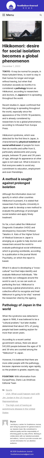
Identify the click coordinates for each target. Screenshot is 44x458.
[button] (40, 15)
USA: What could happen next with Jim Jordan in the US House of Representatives (21, 398)
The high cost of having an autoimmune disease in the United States (18, 409)
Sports (9, 390)
